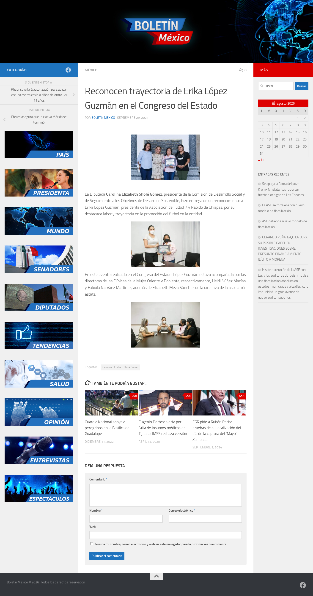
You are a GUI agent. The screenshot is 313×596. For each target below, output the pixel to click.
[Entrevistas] (39, 463)
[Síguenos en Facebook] (68, 70)
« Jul (261, 160)
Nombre (96, 510)
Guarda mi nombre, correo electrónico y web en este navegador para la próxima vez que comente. (161, 544)
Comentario (98, 479)
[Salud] (39, 386)
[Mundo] (39, 234)
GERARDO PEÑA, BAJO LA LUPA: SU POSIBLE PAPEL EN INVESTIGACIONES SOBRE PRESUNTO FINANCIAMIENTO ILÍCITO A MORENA (283, 248)
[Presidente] (39, 195)
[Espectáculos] (39, 501)
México (91, 70)
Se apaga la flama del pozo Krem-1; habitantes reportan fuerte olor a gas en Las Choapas (281, 189)
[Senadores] (39, 272)
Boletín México (103, 118)
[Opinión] (39, 425)
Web (92, 527)
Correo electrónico (182, 510)
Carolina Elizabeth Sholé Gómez (120, 367)
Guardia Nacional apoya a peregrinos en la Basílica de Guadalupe (107, 428)
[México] (39, 157)
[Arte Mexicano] (39, 348)
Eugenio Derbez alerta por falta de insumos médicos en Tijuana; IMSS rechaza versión (163, 428)
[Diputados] (39, 310)
